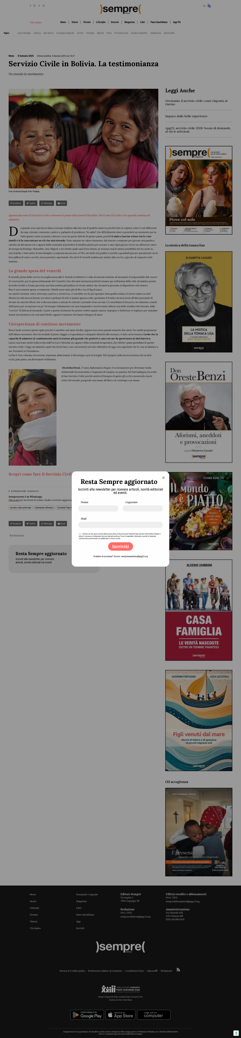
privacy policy (112, 534)
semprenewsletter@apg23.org (134, 556)
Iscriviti (120, 546)
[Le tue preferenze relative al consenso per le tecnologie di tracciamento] (236, 1033)
